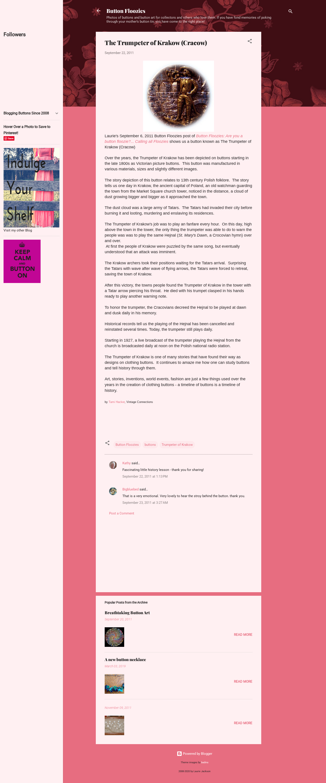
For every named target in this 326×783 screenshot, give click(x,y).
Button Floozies (125, 10)
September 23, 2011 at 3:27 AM (145, 503)
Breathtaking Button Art (127, 612)
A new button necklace (125, 659)
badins (204, 762)
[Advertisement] (279, 98)
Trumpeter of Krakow (177, 445)
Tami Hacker (117, 402)
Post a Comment (121, 513)
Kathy (126, 463)
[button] (249, 41)
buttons (150, 445)
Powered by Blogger (197, 754)
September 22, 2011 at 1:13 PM (145, 476)
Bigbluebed (130, 489)
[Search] (290, 12)
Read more (243, 635)
